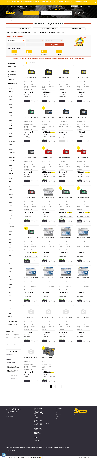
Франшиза (37, 6)
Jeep (10, 260)
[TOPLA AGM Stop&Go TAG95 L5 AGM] (66, 191)
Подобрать (54, 45)
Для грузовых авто (12, 74)
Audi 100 (11, 194)
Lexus (10, 255)
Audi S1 (10, 120)
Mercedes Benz (12, 215)
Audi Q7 (11, 213)
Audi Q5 (11, 210)
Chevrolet (11, 279)
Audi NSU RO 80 (12, 147)
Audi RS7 (11, 123)
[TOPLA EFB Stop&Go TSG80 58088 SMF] (31, 71)
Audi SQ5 (11, 99)
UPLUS (15, 344)
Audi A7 (10, 155)
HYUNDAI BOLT (17, 337)
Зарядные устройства (12, 324)
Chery (10, 311)
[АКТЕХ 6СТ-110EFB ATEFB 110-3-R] (83, 311)
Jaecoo (10, 292)
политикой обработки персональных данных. (57, 3)
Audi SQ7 (11, 96)
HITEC (7, 337)
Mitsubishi (11, 250)
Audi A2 (10, 162)
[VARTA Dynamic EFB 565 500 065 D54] (48, 231)
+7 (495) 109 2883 (38, 424)
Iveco (10, 221)
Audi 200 (11, 173)
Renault (10, 242)
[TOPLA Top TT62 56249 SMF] (31, 151)
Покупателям (19, 6)
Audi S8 (10, 104)
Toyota (10, 234)
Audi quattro (11, 184)
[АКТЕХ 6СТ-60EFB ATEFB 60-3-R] (66, 311)
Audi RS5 (11, 128)
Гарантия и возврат (11, 362)
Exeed (10, 300)
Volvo (10, 229)
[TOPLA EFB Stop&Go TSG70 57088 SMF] (66, 71)
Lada (10, 258)
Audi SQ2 (11, 102)
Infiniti (10, 266)
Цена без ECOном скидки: (29, 94)
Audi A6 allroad (12, 157)
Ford (10, 218)
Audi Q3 (11, 192)
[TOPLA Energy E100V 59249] (31, 191)
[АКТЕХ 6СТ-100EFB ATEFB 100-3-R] (31, 351)
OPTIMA (15, 339)
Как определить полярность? (14, 48)
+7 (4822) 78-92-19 (38, 440)
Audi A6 (10, 205)
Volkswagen (11, 226)
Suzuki (10, 237)
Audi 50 (10, 170)
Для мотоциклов (11, 76)
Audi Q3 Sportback (13, 141)
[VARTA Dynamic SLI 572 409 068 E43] (31, 271)
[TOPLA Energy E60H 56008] (83, 151)
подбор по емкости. (29, 449)
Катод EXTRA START (16, 335)
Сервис (25, 6)
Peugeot (10, 231)
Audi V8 (10, 88)
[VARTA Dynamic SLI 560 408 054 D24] (66, 231)
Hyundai (10, 268)
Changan (10, 305)
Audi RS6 (11, 125)
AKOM (7, 343)
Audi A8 (10, 202)
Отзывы (31, 6)
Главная (7, 20)
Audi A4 (10, 207)
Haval (10, 313)
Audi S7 (10, 107)
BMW (10, 282)
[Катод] (85, 411)
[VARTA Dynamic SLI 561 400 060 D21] (48, 271)
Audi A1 (10, 165)
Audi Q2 (11, 144)
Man (9, 223)
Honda (10, 271)
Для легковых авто (12, 71)
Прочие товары (11, 327)
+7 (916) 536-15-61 (38, 429)
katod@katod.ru (13, 378)
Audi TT (10, 181)
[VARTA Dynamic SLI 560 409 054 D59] (83, 271)
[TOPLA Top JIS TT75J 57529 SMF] (83, 111)
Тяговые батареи (11, 319)
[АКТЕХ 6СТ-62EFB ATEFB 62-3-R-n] (48, 311)
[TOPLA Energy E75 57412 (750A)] (48, 151)
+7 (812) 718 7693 (38, 415)
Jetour (10, 297)
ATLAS (7, 334)
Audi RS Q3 (11, 139)
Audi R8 (10, 178)
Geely (10, 308)
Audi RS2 (11, 136)
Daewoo (10, 287)
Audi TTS (11, 91)
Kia (9, 263)
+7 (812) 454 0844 (13, 375)
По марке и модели (13, 20)
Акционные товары (12, 66)
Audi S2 (10, 117)
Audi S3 (10, 115)
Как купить (58, 410)
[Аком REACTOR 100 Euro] (48, 351)
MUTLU (7, 339)
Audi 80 (10, 197)
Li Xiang (10, 289)
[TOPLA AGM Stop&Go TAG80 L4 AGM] (83, 191)
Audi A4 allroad (12, 160)
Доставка (9, 357)
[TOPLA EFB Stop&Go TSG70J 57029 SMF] (48, 71)
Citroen (10, 284)
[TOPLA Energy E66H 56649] (66, 151)
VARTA (15, 341)
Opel (9, 244)
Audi (19, 20)
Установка (9, 359)
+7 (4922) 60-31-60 (38, 435)
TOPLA (7, 341)
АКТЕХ (15, 343)
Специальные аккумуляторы (11, 80)
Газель (10, 274)
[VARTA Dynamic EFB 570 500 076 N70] (48, 191)
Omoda (10, 303)
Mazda (10, 252)
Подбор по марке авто (20, 449)
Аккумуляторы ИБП (12, 321)
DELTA (7, 344)
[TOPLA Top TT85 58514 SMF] (48, 111)
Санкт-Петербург (57, 6)
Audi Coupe (11, 149)
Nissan (10, 247)
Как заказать (10, 354)
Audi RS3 (11, 133)
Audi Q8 (11, 176)
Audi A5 (10, 186)
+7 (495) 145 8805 (38, 420)
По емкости (10, 316)
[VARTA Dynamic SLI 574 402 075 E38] (66, 271)
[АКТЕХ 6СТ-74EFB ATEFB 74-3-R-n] (31, 311)
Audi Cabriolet (12, 152)
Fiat (9, 276)
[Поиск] (70, 13)
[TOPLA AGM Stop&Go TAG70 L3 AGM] (31, 231)
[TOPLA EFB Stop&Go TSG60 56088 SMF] (83, 71)
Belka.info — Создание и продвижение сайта (15, 453)
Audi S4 (10, 112)
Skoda (10, 239)
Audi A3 (10, 200)
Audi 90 (10, 168)
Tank (10, 295)
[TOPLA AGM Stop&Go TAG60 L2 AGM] (31, 111)
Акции (7, 6)
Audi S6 (10, 110)
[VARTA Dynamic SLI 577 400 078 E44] (83, 231)
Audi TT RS (11, 94)
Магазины (12, 6)
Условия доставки (60, 412)
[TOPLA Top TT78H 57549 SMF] (66, 111)
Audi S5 (10, 189)
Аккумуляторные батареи (13, 68)
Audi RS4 (11, 131)
